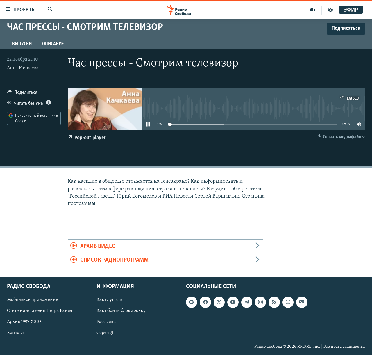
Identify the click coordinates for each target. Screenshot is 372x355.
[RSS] (274, 302)
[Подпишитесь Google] (191, 302)
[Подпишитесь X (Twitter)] (219, 302)
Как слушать (109, 299)
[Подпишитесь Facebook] (205, 302)
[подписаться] (301, 302)
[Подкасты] (288, 302)
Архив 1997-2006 (24, 322)
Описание (53, 44)
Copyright (106, 333)
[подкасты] (330, 10)
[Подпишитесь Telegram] (246, 302)
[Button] (22, 93)
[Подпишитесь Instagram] (260, 302)
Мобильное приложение (32, 299)
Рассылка (106, 322)
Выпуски (22, 44)
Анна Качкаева (23, 68)
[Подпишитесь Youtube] (232, 302)
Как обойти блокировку (121, 310)
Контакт (15, 333)
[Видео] (313, 10)
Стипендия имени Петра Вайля (39, 310)
